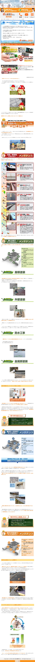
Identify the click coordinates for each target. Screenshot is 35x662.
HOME (2, 19)
